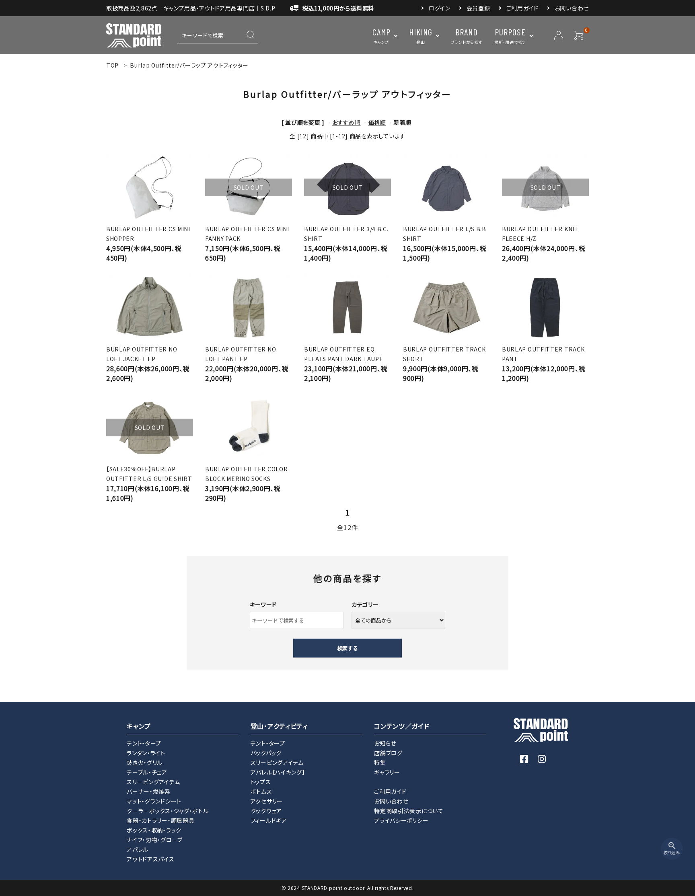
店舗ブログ (388, 753)
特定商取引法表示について (408, 811)
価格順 (377, 122)
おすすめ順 (346, 122)
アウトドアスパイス (150, 859)
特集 (380, 762)
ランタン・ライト (146, 753)
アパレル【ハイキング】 (278, 772)
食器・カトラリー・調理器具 (160, 820)
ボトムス (261, 791)
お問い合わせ (572, 8)
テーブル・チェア (147, 772)
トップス (261, 782)
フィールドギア (269, 820)
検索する (347, 648)
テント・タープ (144, 743)
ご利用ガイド (522, 8)
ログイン (439, 8)
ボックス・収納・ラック (154, 830)
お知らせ (385, 743)
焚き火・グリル (144, 762)
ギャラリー (387, 772)
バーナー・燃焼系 (149, 791)
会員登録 (478, 8)
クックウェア (266, 811)
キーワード (263, 604)
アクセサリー (267, 801)
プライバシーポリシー (401, 820)
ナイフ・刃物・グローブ (155, 840)
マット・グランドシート (154, 801)
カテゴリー (365, 604)
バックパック (266, 753)
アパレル (137, 849)
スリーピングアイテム (153, 782)
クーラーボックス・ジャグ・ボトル (167, 811)
